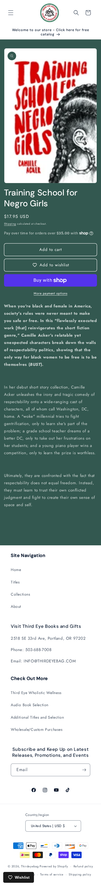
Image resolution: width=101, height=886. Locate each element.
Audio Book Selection (29, 705)
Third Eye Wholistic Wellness (36, 692)
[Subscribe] (84, 770)
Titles (15, 582)
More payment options (50, 293)
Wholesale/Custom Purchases (37, 729)
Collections (20, 594)
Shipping (10, 224)
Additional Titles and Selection (37, 717)
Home (16, 569)
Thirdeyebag (30, 866)
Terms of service (51, 874)
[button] (11, 13)
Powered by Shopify (54, 866)
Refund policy (83, 866)
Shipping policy (80, 874)
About (16, 606)
